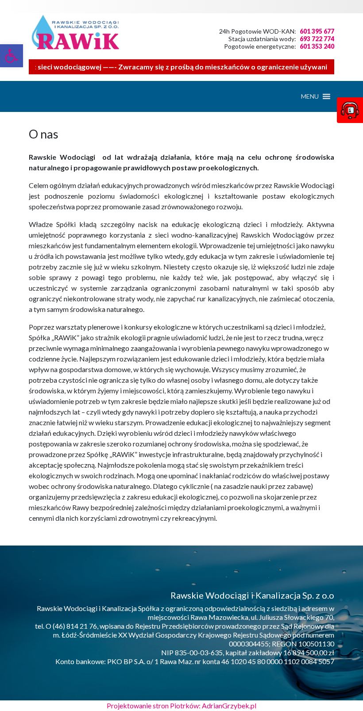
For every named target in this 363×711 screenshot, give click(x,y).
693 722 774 (317, 38)
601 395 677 (317, 31)
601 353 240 (317, 46)
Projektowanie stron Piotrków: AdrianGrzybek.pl (181, 705)
